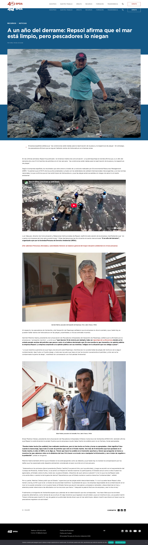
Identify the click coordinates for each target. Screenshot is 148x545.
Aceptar (111, 542)
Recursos (88, 10)
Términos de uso (120, 542)
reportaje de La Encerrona (103, 340)
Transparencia (112, 10)
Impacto (79, 10)
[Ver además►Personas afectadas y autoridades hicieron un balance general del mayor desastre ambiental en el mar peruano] (69, 246)
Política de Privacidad (66, 530)
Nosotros (52, 10)
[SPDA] (16, 9)
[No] (146, 542)
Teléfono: (38, 530)
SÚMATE (134, 10)
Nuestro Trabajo (66, 10)
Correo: (39, 533)
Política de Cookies (66, 533)
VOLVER (27, 510)
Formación (100, 10)
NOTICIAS (23, 23)
